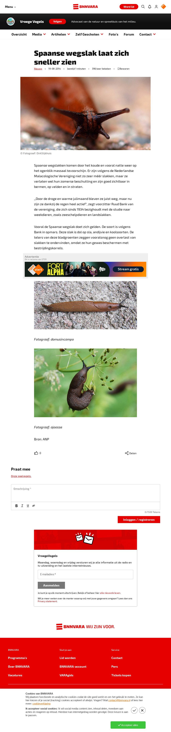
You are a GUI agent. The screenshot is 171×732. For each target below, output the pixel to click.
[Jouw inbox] (150, 7)
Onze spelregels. (21, 476)
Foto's (113, 34)
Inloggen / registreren (139, 519)
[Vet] (16, 506)
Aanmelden (51, 585)
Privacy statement (47, 601)
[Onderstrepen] (28, 506)
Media (37, 34)
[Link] (33, 506)
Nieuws (38, 68)
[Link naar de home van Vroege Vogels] (11, 22)
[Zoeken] (143, 7)
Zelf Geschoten (87, 34)
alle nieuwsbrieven (110, 592)
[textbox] (85, 493)
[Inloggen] (156, 7)
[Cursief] (22, 506)
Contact (145, 34)
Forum (129, 34)
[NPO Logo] (163, 7)
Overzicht (19, 34)
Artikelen (58, 34)
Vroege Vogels (32, 22)
